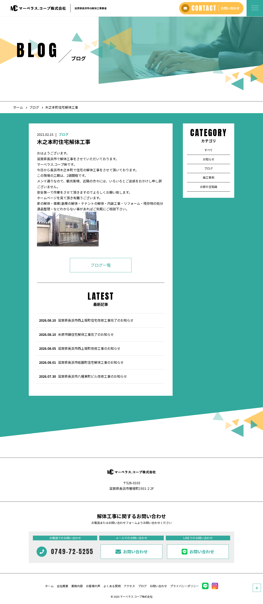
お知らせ (208, 159)
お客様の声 (93, 586)
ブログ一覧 (100, 265)
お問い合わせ (158, 586)
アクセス (129, 586)
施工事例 (208, 178)
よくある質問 (112, 586)
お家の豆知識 (208, 187)
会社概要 (62, 586)
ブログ (34, 107)
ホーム (18, 107)
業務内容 (77, 586)
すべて (208, 150)
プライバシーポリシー (184, 586)
